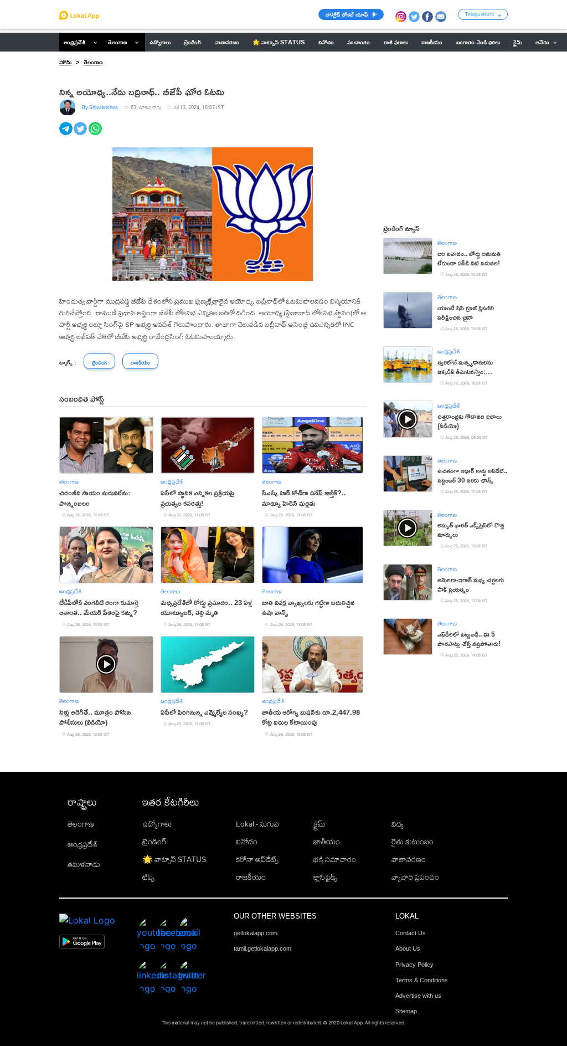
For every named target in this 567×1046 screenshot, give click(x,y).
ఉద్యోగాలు (157, 824)
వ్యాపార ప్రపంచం (415, 877)
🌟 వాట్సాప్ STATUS (174, 859)
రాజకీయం (251, 877)
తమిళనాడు (84, 864)
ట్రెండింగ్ (154, 841)
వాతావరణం (408, 859)
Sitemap (406, 1011)
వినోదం (246, 841)
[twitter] (81, 134)
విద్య (397, 824)
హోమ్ (65, 62)
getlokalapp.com (255, 933)
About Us (407, 948)
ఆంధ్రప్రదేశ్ (74, 42)
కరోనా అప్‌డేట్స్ (257, 859)
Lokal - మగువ (257, 824)
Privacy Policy (414, 964)
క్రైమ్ (319, 824)
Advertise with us (418, 995)
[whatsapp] (96, 134)
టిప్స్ (148, 877)
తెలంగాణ (117, 42)
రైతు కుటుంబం (412, 841)
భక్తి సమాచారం (334, 859)
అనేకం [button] (542, 42)
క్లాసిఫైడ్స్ (325, 877)
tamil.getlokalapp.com (262, 948)
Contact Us (410, 933)
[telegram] (66, 134)
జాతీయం (326, 841)
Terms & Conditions (421, 980)
